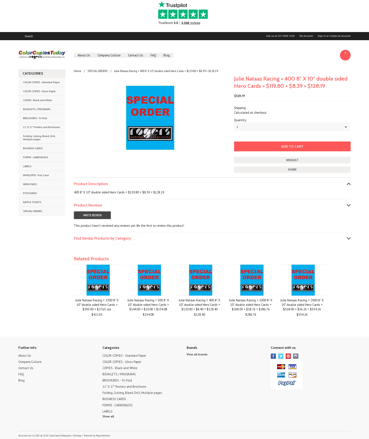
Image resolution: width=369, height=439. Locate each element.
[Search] (20, 36)
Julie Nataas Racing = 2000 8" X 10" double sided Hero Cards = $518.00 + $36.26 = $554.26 (302, 304)
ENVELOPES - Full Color (36, 175)
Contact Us (135, 55)
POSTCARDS (30, 193)
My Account (306, 35)
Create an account (340, 35)
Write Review (92, 215)
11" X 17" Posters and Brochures (41, 127)
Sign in (322, 35)
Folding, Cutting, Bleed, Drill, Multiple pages (39, 137)
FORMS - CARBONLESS (35, 157)
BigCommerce (103, 435)
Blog (167, 55)
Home (77, 71)
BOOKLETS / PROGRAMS (36, 109)
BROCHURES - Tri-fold (35, 118)
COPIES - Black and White (37, 100)
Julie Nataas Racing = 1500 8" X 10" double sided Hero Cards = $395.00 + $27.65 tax (97, 304)
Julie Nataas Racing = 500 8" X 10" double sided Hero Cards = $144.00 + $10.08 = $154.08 (148, 304)
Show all (108, 416)
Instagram (296, 356)
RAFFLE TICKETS (32, 202)
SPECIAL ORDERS (32, 211)
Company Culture (109, 55)
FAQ (153, 55)
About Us (84, 55)
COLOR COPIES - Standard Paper (41, 82)
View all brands (197, 354)
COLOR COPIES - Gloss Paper (39, 91)
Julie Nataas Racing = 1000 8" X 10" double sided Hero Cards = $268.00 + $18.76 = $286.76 (250, 304)
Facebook (273, 356)
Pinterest (288, 356)
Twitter (281, 356)
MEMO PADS (30, 184)
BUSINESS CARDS (33, 148)
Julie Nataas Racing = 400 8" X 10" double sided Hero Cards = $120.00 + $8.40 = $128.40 (199, 304)
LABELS (27, 166)
